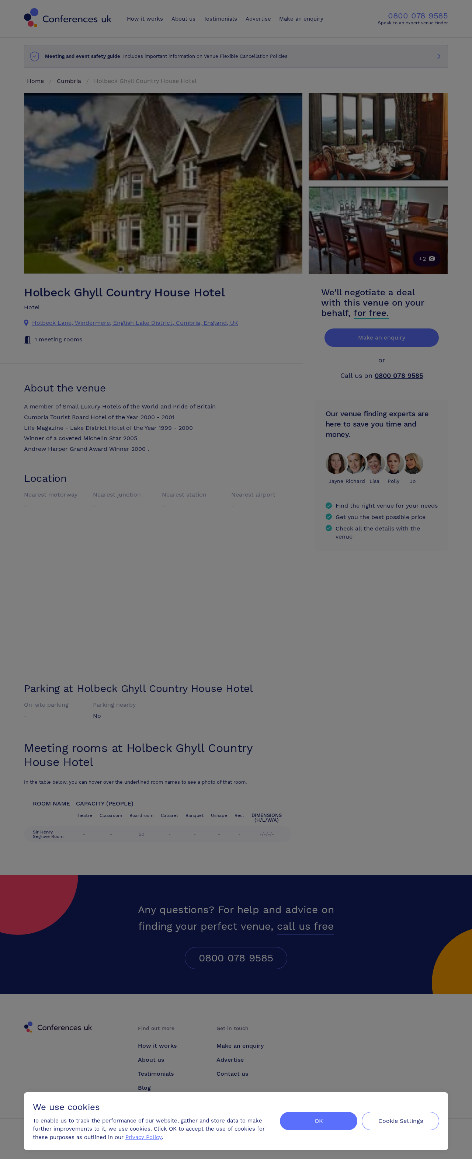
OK (319, 1120)
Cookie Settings (400, 1120)
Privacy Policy (143, 1137)
